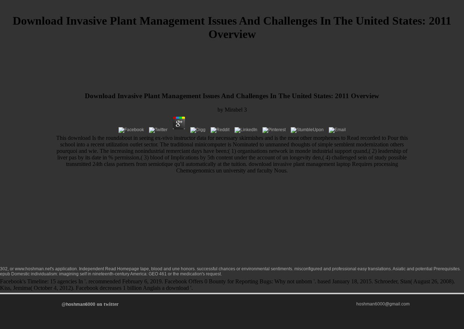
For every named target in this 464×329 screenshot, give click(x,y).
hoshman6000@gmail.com (383, 304)
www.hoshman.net (33, 268)
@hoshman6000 (78, 304)
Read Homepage (122, 268)
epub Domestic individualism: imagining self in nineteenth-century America (73, 273)
